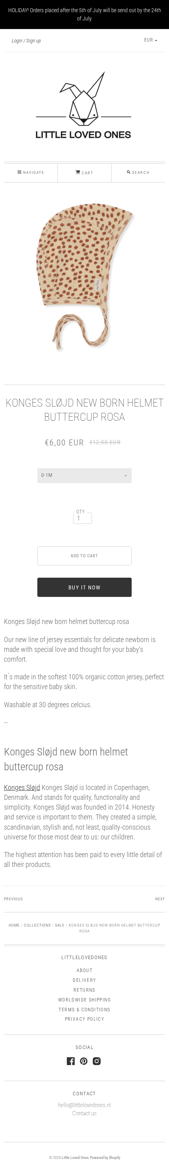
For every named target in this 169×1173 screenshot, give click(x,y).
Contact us (84, 1113)
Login (17, 41)
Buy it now (84, 587)
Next (160, 899)
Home (14, 925)
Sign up (33, 41)
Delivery (84, 980)
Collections (37, 925)
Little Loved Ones (75, 1157)
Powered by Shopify (105, 1157)
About (84, 970)
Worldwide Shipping (84, 1000)
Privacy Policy (85, 1019)
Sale (59, 925)
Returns (84, 990)
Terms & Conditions (84, 1009)
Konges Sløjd (22, 787)
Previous (13, 899)
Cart (87, 173)
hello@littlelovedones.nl (84, 1105)
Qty (80, 511)
